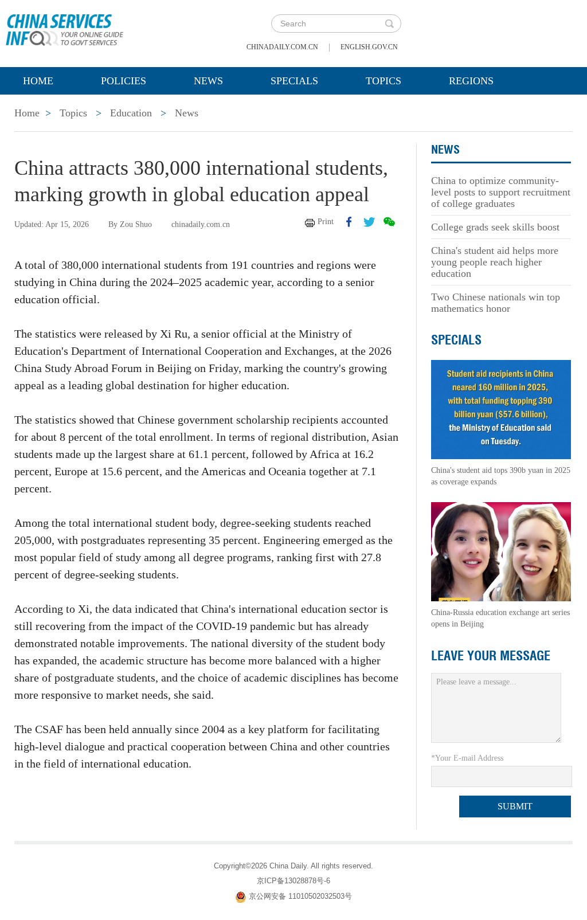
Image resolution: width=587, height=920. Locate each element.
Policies (123, 81)
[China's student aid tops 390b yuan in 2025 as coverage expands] (501, 409)
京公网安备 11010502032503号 (300, 896)
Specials (294, 81)
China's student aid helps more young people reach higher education (494, 262)
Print (326, 221)
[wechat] (389, 222)
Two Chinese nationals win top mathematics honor (495, 302)
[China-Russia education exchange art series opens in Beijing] (501, 551)
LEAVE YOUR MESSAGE (490, 655)
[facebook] (349, 222)
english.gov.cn (369, 47)
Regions (471, 81)
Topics (383, 81)
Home (38, 81)
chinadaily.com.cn (282, 47)
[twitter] (369, 222)
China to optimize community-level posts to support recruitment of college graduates (500, 192)
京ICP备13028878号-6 (293, 880)
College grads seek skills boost (495, 227)
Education (131, 113)
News (208, 81)
